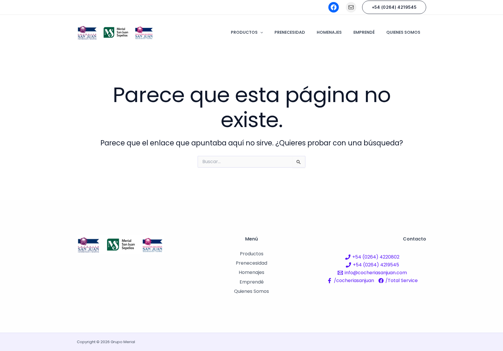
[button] (394, 7)
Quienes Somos (403, 32)
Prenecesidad (289, 32)
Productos (244, 32)
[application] (260, 32)
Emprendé (364, 32)
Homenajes (329, 32)
